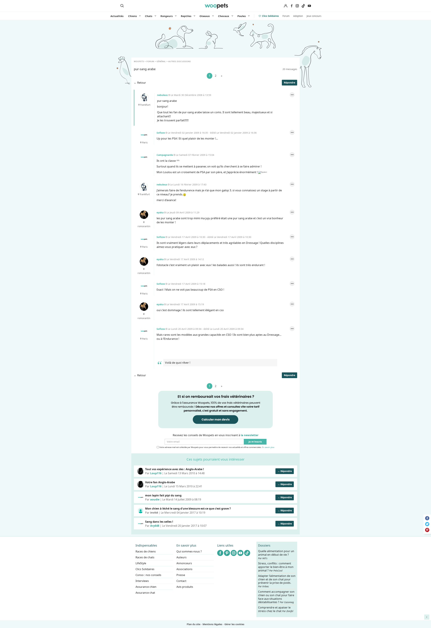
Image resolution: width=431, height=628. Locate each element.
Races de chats (145, 557)
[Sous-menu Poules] (248, 16)
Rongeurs (166, 16)
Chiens (132, 16)
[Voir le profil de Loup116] (140, 471)
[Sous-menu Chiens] (139, 16)
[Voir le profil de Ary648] (140, 523)
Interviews (142, 581)
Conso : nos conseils (148, 575)
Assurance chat (145, 593)
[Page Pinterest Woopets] (227, 553)
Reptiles (186, 16)
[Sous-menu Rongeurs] (175, 16)
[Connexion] (285, 6)
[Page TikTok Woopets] (303, 5)
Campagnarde (144, 157)
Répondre (289, 82)
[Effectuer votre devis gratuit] (215, 409)
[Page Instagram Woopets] (297, 5)
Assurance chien (146, 587)
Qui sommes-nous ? (189, 551)
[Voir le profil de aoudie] (140, 497)
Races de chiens (146, 551)
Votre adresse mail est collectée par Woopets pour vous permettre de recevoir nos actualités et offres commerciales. (216, 447)
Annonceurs (184, 563)
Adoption (298, 16)
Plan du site (193, 624)
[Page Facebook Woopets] (291, 5)
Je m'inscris (255, 441)
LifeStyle (141, 563)
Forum (286, 16)
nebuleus (144, 97)
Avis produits (184, 587)
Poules (241, 16)
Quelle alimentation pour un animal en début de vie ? (276, 554)
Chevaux (223, 16)
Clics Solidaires (270, 16)
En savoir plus (268, 447)
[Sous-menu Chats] (155, 16)
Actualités (116, 16)
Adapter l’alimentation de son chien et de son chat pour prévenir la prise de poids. (276, 581)
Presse (180, 575)
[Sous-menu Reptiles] (194, 16)
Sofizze (144, 135)
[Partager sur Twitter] (427, 524)
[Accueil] (216, 5)
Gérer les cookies (234, 624)
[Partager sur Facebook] (427, 518)
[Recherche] (122, 6)
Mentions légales (212, 624)
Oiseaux (205, 16)
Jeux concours (314, 16)
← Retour (140, 82)
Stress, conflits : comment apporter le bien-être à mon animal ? (275, 567)
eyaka (144, 215)
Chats (148, 16)
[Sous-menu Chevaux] (232, 16)
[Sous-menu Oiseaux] (213, 16)
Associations (184, 569)
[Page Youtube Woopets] (309, 5)
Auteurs (181, 557)
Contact (181, 581)
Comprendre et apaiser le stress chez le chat (275, 609)
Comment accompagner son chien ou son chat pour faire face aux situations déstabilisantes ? (276, 597)
